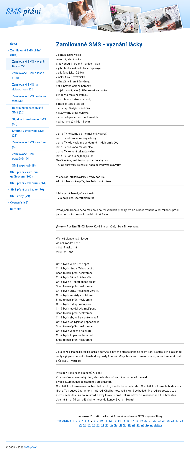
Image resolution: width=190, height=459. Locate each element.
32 (93, 425)
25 (168, 420)
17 (132, 420)
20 (145, 420)
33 (97, 425)
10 (101, 420)
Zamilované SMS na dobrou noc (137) (25, 87)
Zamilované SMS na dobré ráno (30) (29, 99)
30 (84, 425)
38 (120, 425)
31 (89, 425)
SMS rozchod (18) (24, 165)
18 (136, 420)
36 (111, 425)
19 (141, 420)
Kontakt (15, 209)
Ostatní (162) (19, 202)
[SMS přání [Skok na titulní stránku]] (23, 8)
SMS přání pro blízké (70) (27, 189)
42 (138, 425)
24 (163, 420)
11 (105, 420)
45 (151, 425)
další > (158, 425)
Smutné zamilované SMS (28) (28, 133)
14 (119, 420)
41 (133, 425)
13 (114, 420)
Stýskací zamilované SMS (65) (29, 122)
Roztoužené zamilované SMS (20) (27, 110)
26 (172, 420)
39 (124, 425)
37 (115, 425)
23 (159, 420)
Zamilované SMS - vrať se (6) (29, 145)
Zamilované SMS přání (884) (25, 53)
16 (128, 420)
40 (129, 425)
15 (123, 420)
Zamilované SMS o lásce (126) (28, 75)
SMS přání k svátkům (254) (28, 183)
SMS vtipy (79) (20, 196)
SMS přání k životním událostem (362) (24, 174)
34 (102, 425)
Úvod (13, 44)
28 (181, 420)
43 (142, 425)
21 (150, 420)
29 (80, 425)
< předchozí (64, 420)
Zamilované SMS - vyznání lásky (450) (29, 64)
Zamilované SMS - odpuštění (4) (24, 156)
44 (146, 425)
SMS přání (30, 447)
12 (110, 420)
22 (154, 420)
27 (177, 420)
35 (106, 425)
